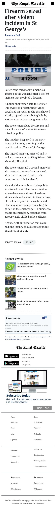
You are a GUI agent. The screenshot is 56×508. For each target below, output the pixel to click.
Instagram (16, 489)
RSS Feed (40, 483)
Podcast (39, 489)
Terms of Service (16, 339)
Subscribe (15, 462)
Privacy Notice (40, 460)
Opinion (14, 439)
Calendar (37, 434)
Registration (39, 455)
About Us (14, 450)
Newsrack (38, 439)
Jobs (36, 417)
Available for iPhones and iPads (28, 355)
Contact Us (15, 456)
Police (29, 242)
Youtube (39, 477)
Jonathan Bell (12, 35)
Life (12, 434)
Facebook (16, 477)
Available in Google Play (26, 363)
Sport (13, 428)
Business (14, 422)
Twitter (15, 483)
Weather (37, 428)
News (13, 417)
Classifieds (38, 422)
